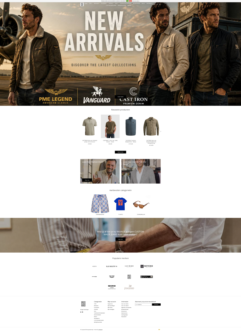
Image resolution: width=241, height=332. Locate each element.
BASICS (143, 3)
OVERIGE (96, 309)
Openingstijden (124, 314)
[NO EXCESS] (94, 277)
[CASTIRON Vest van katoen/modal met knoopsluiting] (151, 126)
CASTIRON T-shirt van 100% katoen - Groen (110, 141)
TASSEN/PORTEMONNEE (125, 3)
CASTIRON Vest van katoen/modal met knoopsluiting (151, 142)
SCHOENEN (96, 307)
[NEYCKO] (146, 266)
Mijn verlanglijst (111, 309)
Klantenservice (124, 313)
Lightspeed (100, 329)
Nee (130, 1)
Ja (127, 1)
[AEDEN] (94, 266)
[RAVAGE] (129, 277)
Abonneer (156, 304)
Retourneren (124, 311)
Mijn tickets (110, 307)
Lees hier (120, 239)
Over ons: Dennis (124, 303)
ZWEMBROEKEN (100, 214)
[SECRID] (112, 287)
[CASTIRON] (129, 266)
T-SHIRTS (120, 214)
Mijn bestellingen (111, 305)
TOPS (95, 303)
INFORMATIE (149, 3)
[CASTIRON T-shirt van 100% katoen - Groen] (110, 126)
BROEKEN (96, 305)
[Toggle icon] (155, 4)
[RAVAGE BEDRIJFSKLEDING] (146, 277)
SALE (95, 311)
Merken (129, 5)
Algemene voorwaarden (126, 307)
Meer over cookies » (136, 1)
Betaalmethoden (124, 309)
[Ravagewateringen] (82, 4)
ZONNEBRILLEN (141, 214)
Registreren (110, 303)
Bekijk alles (120, 152)
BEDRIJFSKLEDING (122, 5)
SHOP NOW (120, 97)
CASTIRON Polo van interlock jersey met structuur (89, 141)
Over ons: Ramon (125, 305)
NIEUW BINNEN (136, 3)
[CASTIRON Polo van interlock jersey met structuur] (89, 126)
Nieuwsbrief (123, 316)
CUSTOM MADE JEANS (111, 5)
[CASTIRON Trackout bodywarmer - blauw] (130, 126)
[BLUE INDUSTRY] (112, 266)
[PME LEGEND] (112, 277)
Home (86, 3)
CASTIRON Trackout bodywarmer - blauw (130, 141)
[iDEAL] (159, 329)
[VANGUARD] (129, 287)
